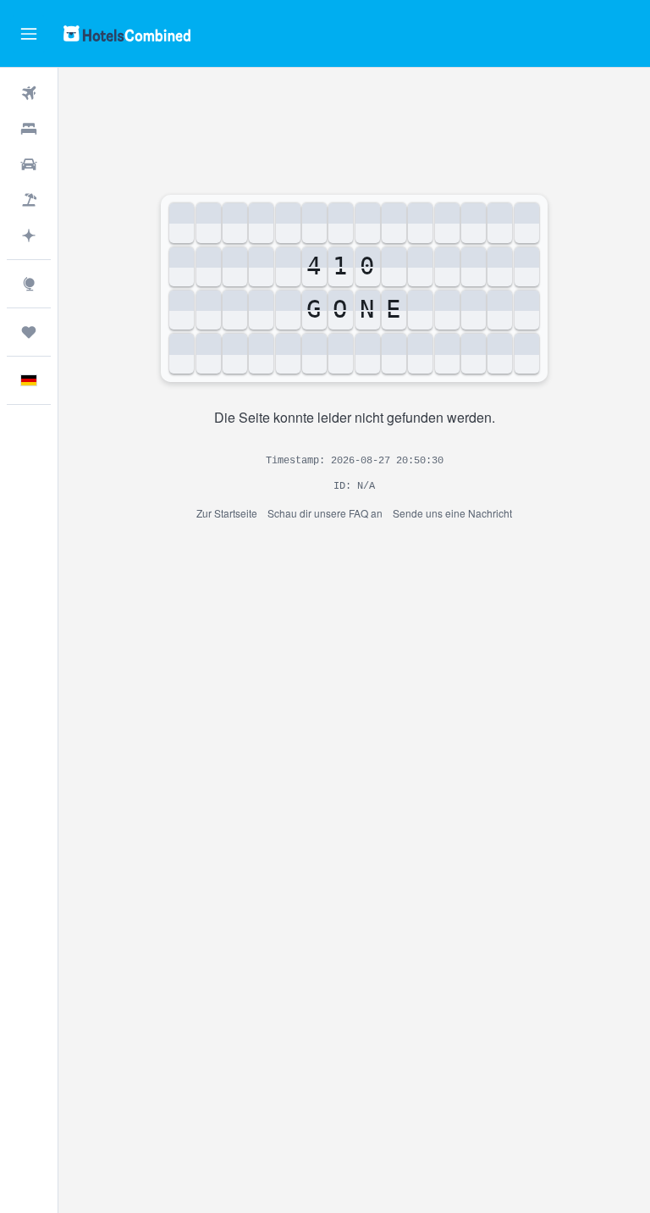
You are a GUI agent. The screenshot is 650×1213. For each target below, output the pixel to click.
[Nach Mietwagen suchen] (29, 164)
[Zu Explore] (29, 284)
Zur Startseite (226, 513)
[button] (28, 34)
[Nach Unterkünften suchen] (29, 129)
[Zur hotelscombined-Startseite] (127, 33)
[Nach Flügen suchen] (29, 93)
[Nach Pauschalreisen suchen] (29, 200)
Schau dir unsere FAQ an (325, 513)
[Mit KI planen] (29, 235)
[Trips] (29, 332)
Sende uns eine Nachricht (452, 513)
